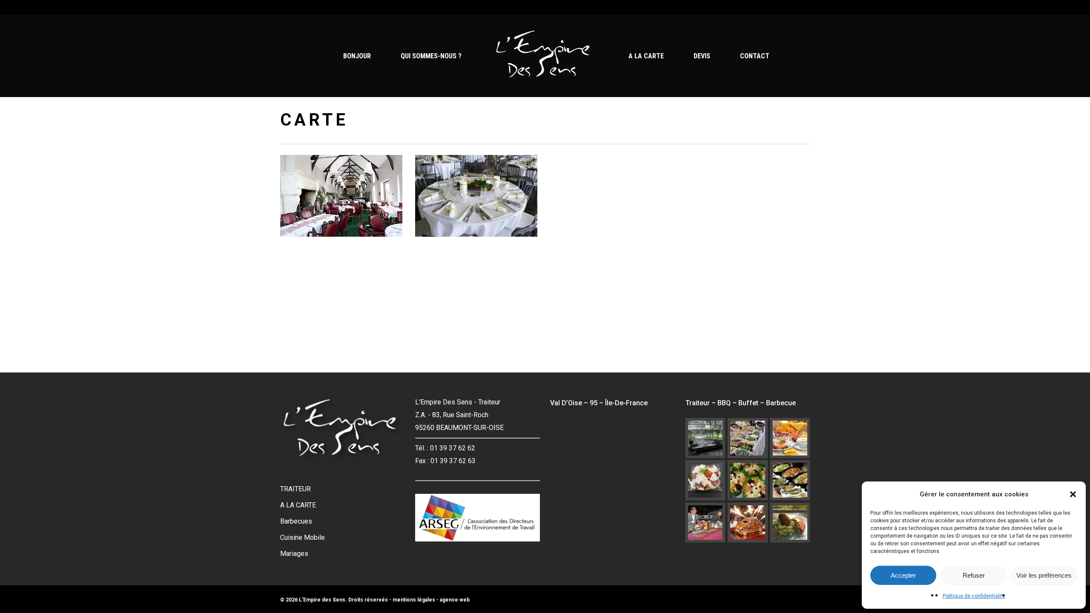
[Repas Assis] (748, 523)
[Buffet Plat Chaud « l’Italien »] (790, 480)
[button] (1073, 494)
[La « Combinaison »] (706, 523)
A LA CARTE (298, 505)
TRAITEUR (295, 489)
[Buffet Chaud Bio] (748, 438)
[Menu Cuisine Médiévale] (706, 438)
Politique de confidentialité (974, 596)
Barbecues (296, 521)
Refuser (974, 575)
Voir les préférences (1044, 575)
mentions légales (414, 600)
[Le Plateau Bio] (706, 480)
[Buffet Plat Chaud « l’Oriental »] (748, 480)
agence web (455, 600)
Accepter (903, 575)
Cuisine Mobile (302, 537)
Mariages (294, 554)
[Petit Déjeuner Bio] (790, 438)
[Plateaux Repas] (790, 523)
